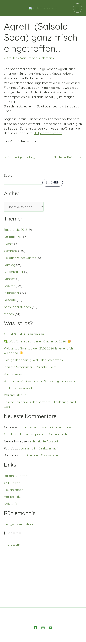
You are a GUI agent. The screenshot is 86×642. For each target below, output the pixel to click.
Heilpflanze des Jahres (20, 258)
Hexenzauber (13, 490)
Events (8, 244)
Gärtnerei (10, 251)
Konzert (9, 279)
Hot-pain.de (12, 497)
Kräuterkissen (14, 374)
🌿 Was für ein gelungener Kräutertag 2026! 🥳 (37, 341)
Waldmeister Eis (15, 395)
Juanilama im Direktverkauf (38, 448)
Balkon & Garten (15, 476)
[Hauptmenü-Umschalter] (77, 7)
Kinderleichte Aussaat (43, 441)
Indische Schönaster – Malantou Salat (30, 367)
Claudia (9, 434)
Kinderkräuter (13, 272)
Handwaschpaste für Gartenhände (46, 427)
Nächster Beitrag (68, 157)
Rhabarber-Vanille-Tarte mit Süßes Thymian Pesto (39, 381)
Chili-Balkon (12, 483)
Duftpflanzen (13, 237)
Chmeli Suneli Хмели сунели (24, 334)
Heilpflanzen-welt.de (48, 133)
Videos (9, 314)
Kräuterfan (11, 504)
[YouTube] (50, 628)
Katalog (9, 265)
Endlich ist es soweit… (19, 388)
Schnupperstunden (17, 307)
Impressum (12, 544)
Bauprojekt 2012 (15, 230)
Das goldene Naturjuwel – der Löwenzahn (33, 360)
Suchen (9, 175)
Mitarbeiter (11, 293)
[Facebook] (35, 628)
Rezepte (10, 300)
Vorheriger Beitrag (19, 157)
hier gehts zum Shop (18, 524)
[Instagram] (43, 628)
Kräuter (11, 58)
